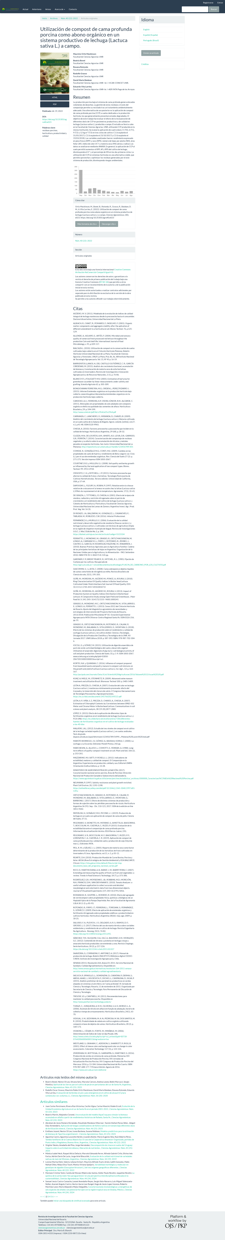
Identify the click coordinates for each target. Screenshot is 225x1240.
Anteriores (36, 9)
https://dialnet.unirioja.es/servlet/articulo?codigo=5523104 (99, 534)
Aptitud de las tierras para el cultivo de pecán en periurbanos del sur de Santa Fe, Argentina (92, 1084)
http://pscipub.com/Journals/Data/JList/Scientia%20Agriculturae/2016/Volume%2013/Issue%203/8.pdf (118, 674)
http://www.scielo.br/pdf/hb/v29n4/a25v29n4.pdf (94, 412)
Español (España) (150, 35)
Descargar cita (108, 224)
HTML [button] (55, 97)
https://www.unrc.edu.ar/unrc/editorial (89, 1070)
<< (41, 1196)
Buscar (214, 9)
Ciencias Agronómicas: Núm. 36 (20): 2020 (89, 1095)
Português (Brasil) (151, 40)
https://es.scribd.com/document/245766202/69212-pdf (97, 696)
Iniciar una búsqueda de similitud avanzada (71, 1200)
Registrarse (208, 2)
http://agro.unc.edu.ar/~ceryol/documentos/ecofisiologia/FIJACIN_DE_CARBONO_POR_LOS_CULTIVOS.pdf (119, 565)
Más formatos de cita (86, 224)
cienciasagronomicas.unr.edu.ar (51, 1227)
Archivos (54, 18)
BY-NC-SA (104, 282)
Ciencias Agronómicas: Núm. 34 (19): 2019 (98, 1159)
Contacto (73, 9)
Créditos (145, 64)
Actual (25, 9)
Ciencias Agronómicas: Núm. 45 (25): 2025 (63, 1087)
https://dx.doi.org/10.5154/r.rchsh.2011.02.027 (93, 949)
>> (56, 1196)
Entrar (220, 2)
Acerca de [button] (59, 9)
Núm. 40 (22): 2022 (69, 18)
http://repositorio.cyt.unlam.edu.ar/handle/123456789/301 (107, 447)
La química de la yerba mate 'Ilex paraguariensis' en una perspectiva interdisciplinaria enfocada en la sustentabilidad (89, 1176)
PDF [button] (55, 104)
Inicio (44, 18)
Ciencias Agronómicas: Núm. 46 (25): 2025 (84, 1128)
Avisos (48, 9)
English (146, 29)
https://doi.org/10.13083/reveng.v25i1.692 (92, 934)
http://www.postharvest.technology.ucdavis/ (92, 1002)
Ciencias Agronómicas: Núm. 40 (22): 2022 (107, 1142)
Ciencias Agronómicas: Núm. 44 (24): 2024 (78, 1178)
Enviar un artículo (151, 53)
